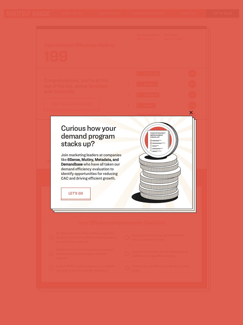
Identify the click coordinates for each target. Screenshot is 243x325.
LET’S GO (75, 193)
